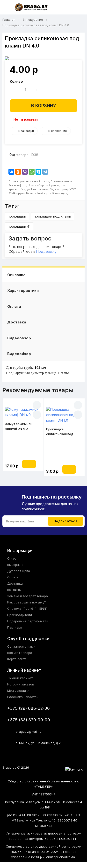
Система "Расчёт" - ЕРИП (27, 608)
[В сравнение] (37, 414)
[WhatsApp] (32, 172)
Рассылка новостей (22, 696)
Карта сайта (17, 659)
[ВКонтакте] (11, 172)
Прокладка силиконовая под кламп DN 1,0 (59, 431)
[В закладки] (37, 405)
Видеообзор (19, 338)
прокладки (17, 216)
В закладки (26, 131)
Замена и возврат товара (27, 596)
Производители (19, 614)
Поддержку (46, 251)
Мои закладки (18, 690)
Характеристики (23, 290)
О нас (11, 558)
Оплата (14, 306)
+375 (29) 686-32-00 (28, 708)
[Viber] (25, 172)
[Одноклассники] (18, 172)
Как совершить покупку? (26, 602)
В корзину (43, 105)
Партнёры (14, 627)
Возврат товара (19, 652)
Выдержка (15, 564)
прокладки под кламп (52, 216)
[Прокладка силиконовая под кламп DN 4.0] (43, 58)
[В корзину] (29, 464)
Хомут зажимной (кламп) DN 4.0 (18, 426)
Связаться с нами (21, 646)
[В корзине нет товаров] (78, 7)
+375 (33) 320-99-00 (28, 720)
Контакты (14, 589)
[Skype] (38, 172)
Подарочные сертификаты (27, 621)
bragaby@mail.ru (29, 731)
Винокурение (33, 19)
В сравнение (57, 131)
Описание (16, 275)
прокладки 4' (19, 226)
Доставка (16, 322)
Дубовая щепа (18, 571)
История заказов (20, 684)
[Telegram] (45, 172)
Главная (8, 19)
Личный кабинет (20, 678)
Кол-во (16, 81)
